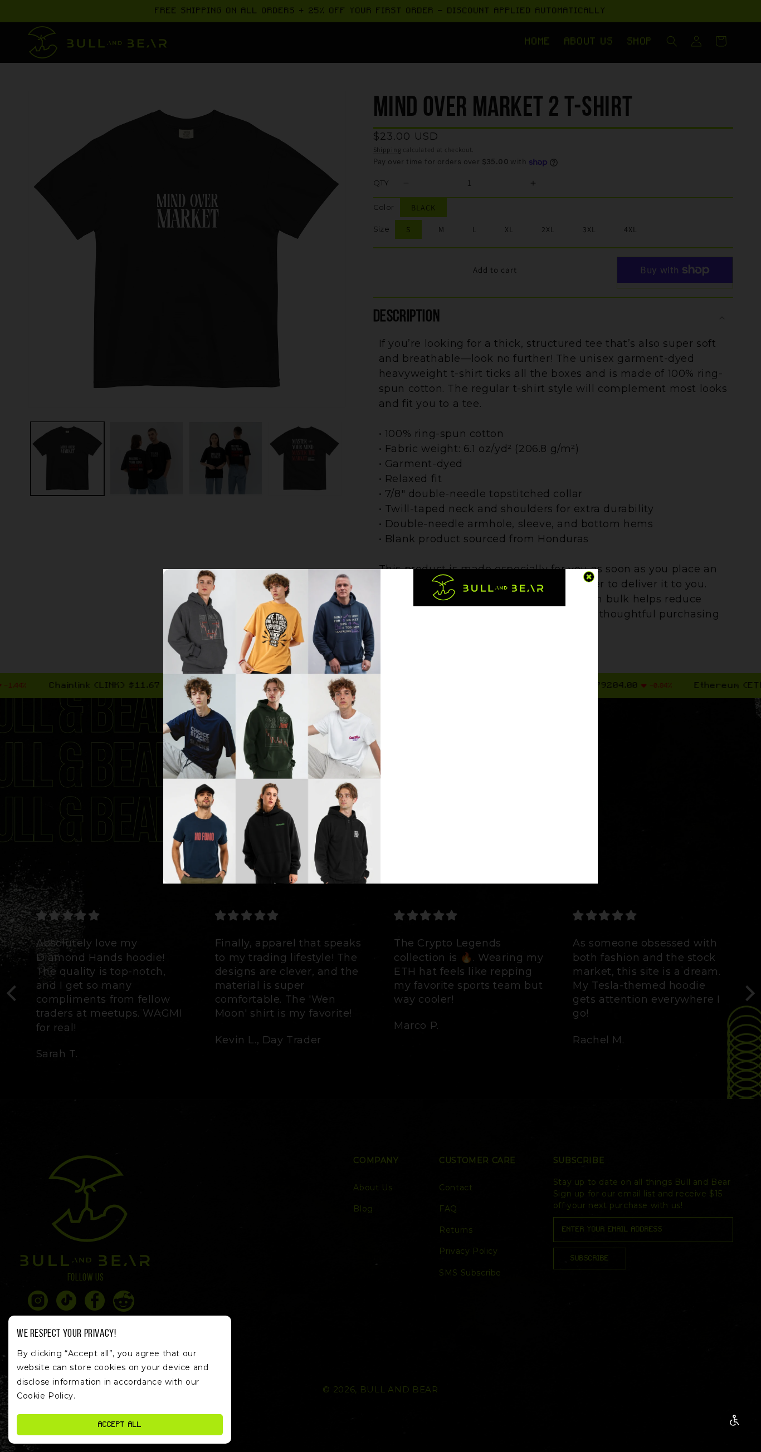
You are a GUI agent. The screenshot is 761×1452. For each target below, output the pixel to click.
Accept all (120, 1425)
